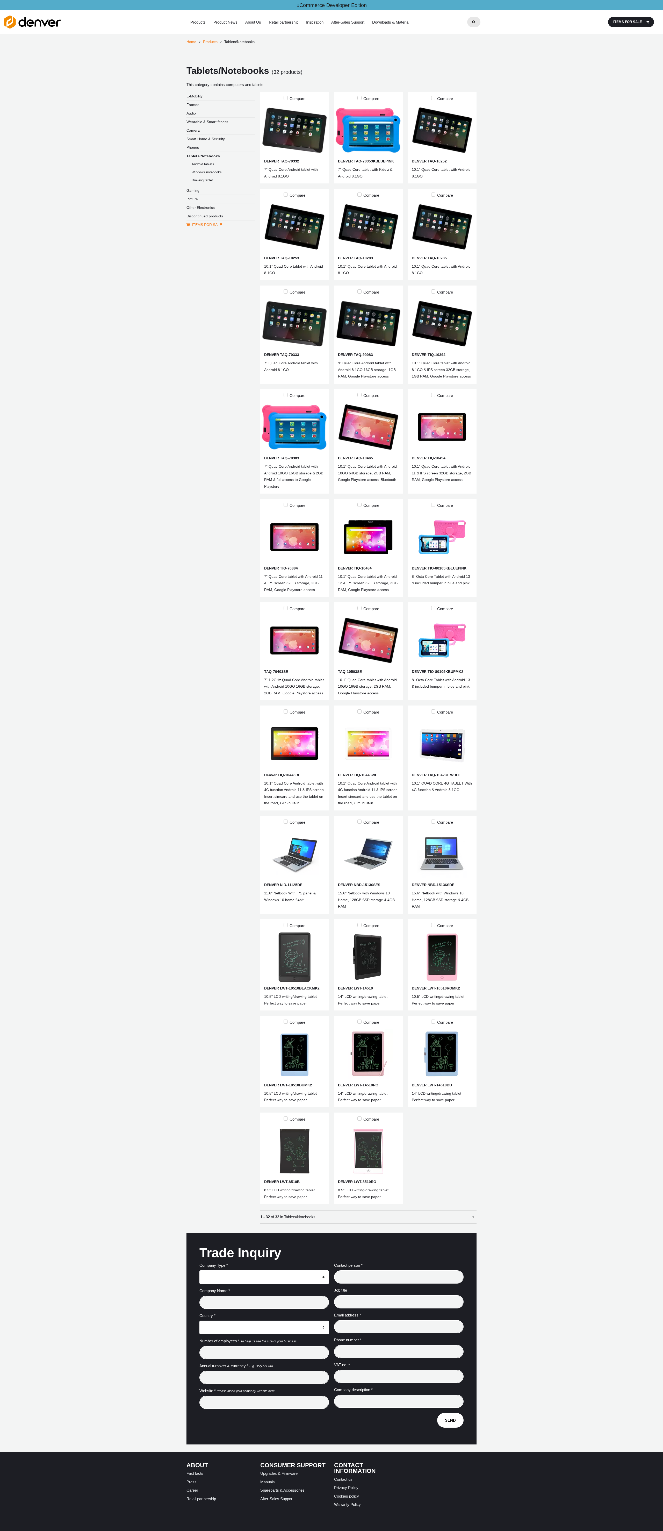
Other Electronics (200, 207)
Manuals (267, 1482)
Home (191, 42)
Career (192, 1490)
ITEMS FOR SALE (207, 225)
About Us (253, 22)
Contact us (343, 1479)
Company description (353, 1389)
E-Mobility (194, 96)
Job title (340, 1290)
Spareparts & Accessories (282, 1490)
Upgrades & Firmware (279, 1473)
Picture (192, 199)
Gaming (192, 190)
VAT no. (342, 1365)
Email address (347, 1315)
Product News (225, 22)
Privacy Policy (346, 1487)
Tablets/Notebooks (203, 156)
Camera (193, 130)
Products (198, 22)
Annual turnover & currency (223, 1366)
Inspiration (314, 22)
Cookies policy (346, 1496)
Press (191, 1482)
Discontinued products (204, 216)
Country (207, 1315)
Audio (191, 113)
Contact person (348, 1265)
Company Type (213, 1265)
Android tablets (203, 164)
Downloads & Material (390, 22)
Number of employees (219, 1341)
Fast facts (194, 1473)
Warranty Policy (347, 1504)
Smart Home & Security (205, 139)
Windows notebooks (207, 172)
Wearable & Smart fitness (207, 122)
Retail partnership (283, 22)
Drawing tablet (202, 180)
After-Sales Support (347, 22)
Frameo (192, 105)
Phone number (348, 1340)
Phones (192, 147)
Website (207, 1390)
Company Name (214, 1290)
